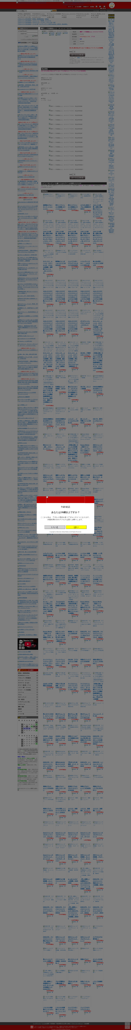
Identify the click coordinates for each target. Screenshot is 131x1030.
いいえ (54, 527)
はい (76, 527)
